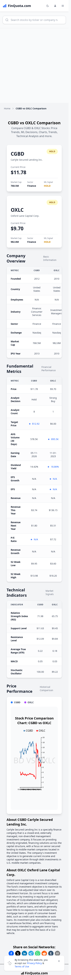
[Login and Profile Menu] (55, 6)
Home (7, 108)
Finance (31, 185)
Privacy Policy (34, 963)
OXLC (17, 209)
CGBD (17, 153)
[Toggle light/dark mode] (47, 6)
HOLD (47, 185)
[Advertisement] (35, 65)
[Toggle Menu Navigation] (63, 6)
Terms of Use (22, 966)
